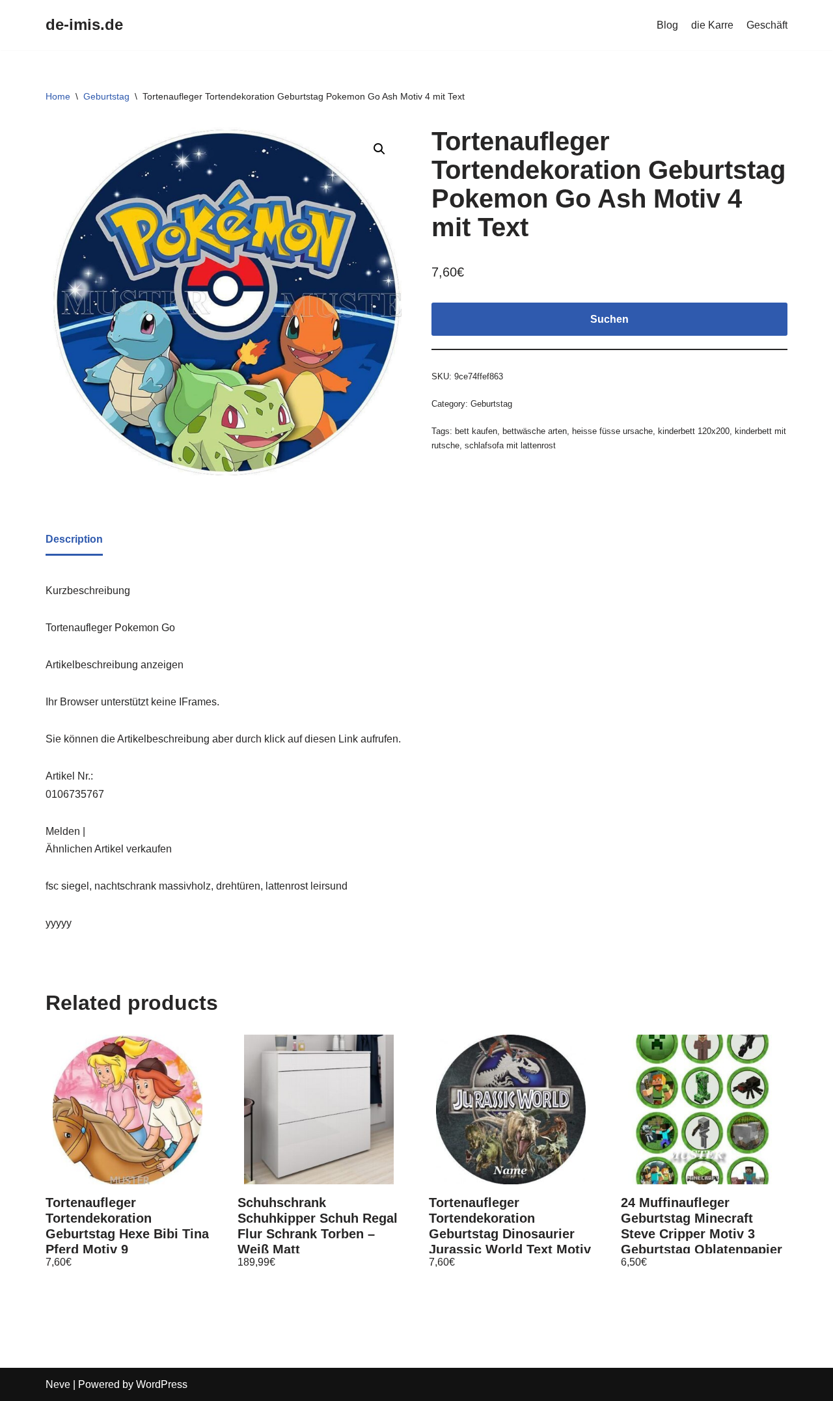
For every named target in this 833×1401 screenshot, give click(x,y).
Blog (667, 25)
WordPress (161, 1384)
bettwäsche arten (534, 431)
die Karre (712, 25)
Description (74, 539)
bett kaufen (476, 431)
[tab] (74, 540)
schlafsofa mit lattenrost (510, 445)
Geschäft (766, 25)
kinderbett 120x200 (694, 431)
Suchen (609, 319)
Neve (58, 1384)
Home (58, 96)
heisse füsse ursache (612, 431)
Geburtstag (106, 96)
